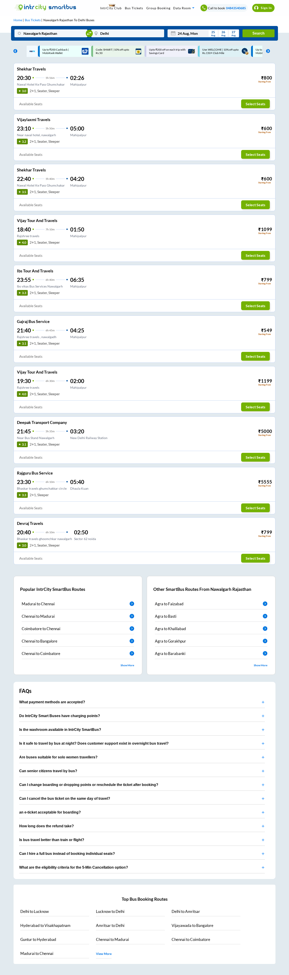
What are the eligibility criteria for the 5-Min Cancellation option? (73, 867)
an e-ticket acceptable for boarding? (50, 812)
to (34, 911)
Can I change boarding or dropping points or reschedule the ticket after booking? (88, 785)
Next (267, 51)
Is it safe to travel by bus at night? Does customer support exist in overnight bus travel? (94, 743)
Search (258, 33)
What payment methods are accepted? (52, 702)
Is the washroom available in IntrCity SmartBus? (60, 730)
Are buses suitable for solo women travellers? (58, 757)
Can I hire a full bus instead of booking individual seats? (67, 854)
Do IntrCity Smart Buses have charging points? (59, 716)
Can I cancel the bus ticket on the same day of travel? (64, 798)
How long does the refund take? (46, 826)
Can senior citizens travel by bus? (48, 771)
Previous (14, 51)
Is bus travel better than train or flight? (51, 840)
